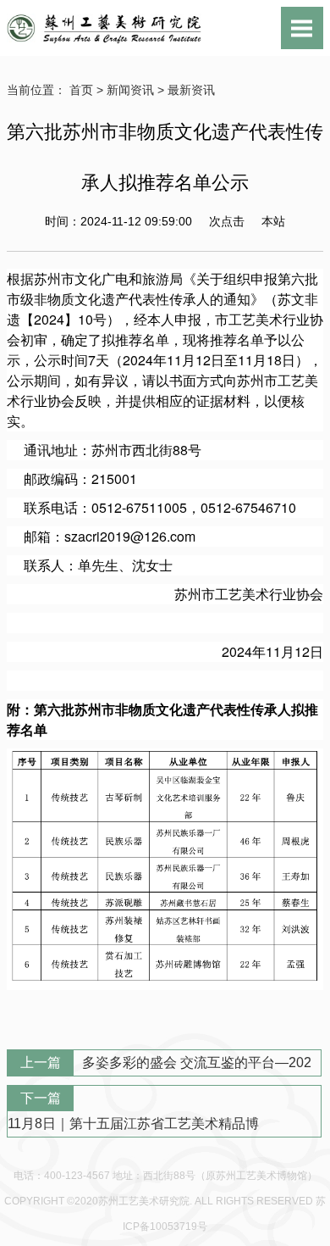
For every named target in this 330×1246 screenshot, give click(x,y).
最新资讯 (191, 90)
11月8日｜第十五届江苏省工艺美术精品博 (133, 1123)
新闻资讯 (130, 90)
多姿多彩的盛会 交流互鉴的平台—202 (196, 1062)
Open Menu (302, 28)
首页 (81, 90)
